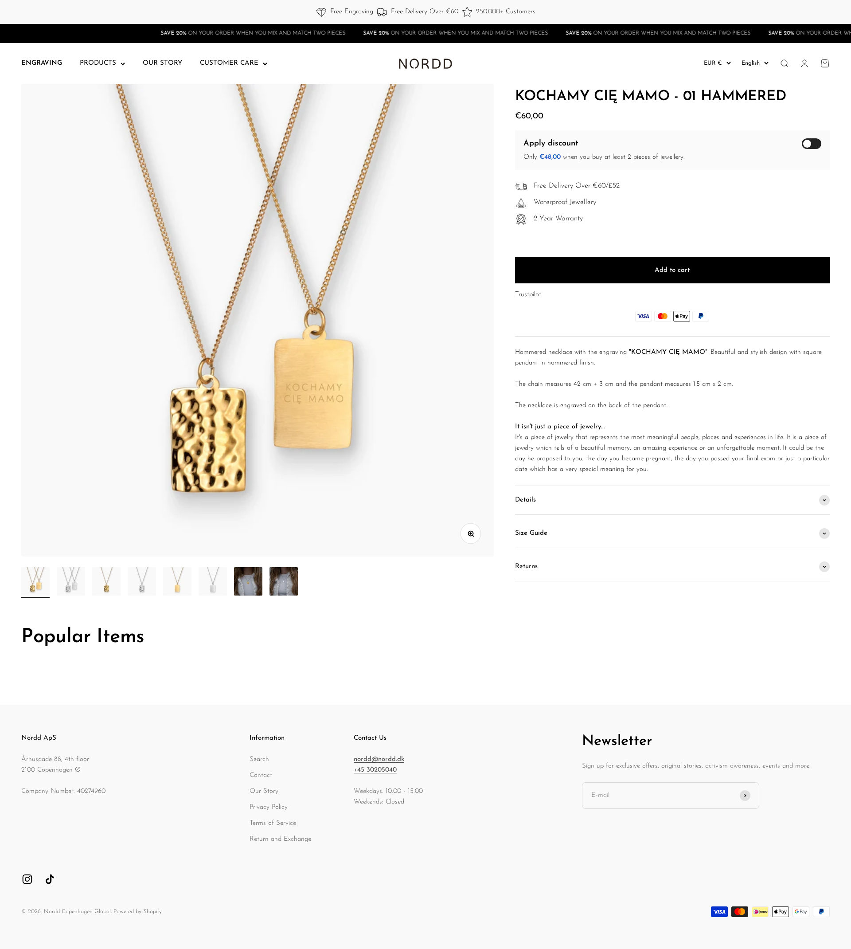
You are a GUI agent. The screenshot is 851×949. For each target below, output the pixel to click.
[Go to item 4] (142, 582)
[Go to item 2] (71, 582)
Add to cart (672, 270)
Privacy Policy (269, 807)
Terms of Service (273, 823)
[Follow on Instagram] (27, 879)
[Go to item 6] (213, 582)
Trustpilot (528, 294)
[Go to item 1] (35, 582)
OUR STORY (162, 63)
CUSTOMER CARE (229, 63)
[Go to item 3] (106, 582)
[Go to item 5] (177, 582)
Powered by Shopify (137, 911)
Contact (261, 775)
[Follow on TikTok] (50, 879)
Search (259, 759)
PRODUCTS (98, 63)
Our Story (264, 791)
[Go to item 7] (248, 582)
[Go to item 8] (283, 582)
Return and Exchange (280, 839)
